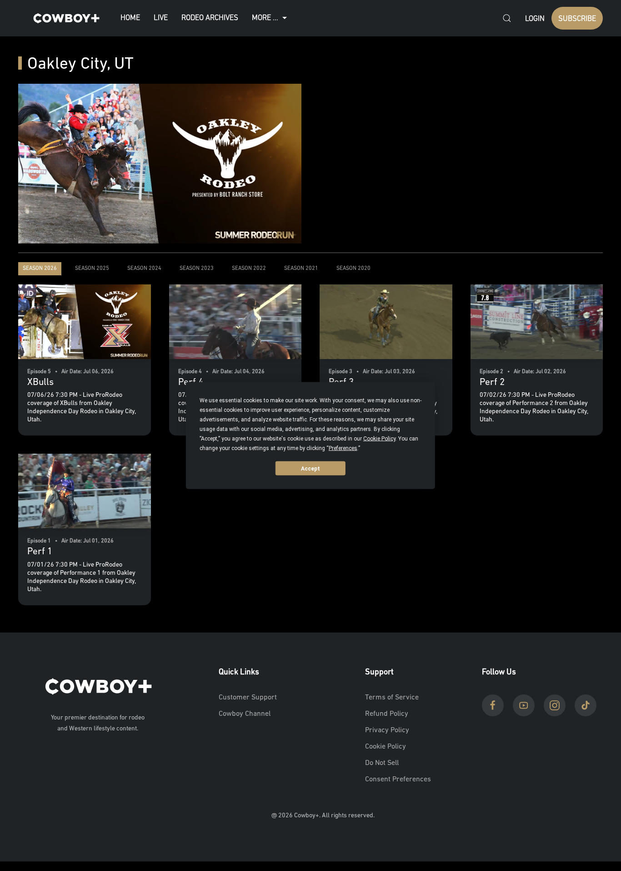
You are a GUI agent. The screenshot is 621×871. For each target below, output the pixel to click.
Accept (310, 468)
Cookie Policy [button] (379, 439)
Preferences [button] (343, 448)
